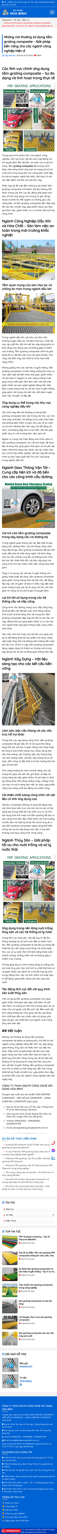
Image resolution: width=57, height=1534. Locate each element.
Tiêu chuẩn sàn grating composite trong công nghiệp (36, 1286)
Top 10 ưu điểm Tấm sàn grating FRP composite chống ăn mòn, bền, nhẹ (37, 1254)
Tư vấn (9, 1215)
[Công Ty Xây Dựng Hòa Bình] (14, 12)
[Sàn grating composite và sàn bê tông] (9, 1306)
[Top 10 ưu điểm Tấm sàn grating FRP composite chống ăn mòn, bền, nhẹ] (9, 1258)
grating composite (23, 166)
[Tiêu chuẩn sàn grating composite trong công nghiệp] (9, 1290)
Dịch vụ (25, 20)
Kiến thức (11, 1220)
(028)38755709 (13, 1123)
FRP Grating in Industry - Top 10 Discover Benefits (34, 1238)
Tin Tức (17, 20)
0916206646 (34, 1120)
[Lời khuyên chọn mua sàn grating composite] (9, 1322)
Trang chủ (6, 20)
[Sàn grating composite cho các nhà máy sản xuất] (9, 1338)
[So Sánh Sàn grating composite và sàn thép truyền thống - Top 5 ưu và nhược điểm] (9, 1274)
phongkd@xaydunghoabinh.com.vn (30, 1127)
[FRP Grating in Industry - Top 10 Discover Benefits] (9, 1242)
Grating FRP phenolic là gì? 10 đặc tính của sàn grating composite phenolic (27, 1146)
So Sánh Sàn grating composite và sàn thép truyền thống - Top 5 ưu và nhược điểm (36, 1271)
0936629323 (20, 1120)
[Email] (21, 1384)
